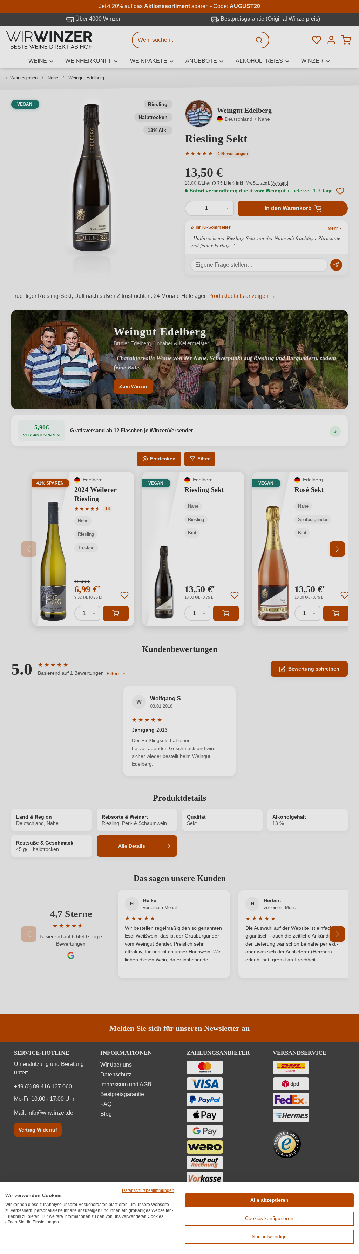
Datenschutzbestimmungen (148, 1190)
